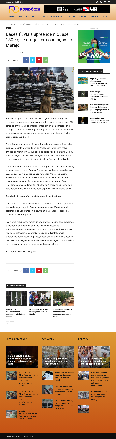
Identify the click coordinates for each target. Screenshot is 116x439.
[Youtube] (108, 2)
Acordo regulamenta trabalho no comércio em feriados (56, 361)
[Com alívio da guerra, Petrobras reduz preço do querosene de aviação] (47, 403)
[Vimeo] (104, 2)
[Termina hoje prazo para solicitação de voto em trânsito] (40, 298)
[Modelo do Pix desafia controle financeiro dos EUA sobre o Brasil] (47, 375)
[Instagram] (97, 2)
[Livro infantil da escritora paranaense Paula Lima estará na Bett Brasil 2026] (11, 414)
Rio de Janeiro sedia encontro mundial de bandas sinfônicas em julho (20, 359)
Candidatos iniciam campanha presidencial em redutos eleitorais (93, 361)
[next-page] (12, 323)
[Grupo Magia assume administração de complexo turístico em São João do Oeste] (83, 80)
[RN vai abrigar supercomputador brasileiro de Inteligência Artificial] (16, 298)
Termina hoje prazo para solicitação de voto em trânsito (38, 311)
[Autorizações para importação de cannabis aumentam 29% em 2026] (83, 120)
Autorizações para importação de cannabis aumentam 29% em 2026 (99, 120)
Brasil (14, 24)
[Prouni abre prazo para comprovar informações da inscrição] (83, 395)
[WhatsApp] (45, 60)
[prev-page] (7, 323)
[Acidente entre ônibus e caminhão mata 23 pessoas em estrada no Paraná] (63, 298)
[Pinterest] (39, 60)
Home (8, 24)
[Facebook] (93, 2)
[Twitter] (101, 2)
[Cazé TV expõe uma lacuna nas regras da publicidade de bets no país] (47, 389)
